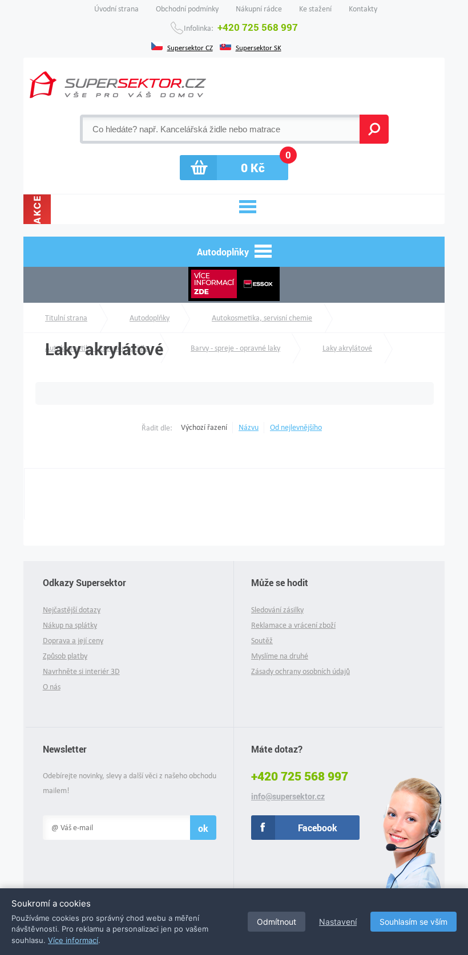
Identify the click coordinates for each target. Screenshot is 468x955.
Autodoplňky (150, 318)
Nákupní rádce (259, 9)
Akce (37, 209)
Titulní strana (66, 318)
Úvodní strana (116, 9)
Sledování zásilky (277, 610)
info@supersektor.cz (288, 796)
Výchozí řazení (204, 427)
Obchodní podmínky (187, 9)
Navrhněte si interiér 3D (81, 671)
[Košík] (234, 167)
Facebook (317, 828)
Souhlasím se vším (413, 921)
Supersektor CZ (190, 46)
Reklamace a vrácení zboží (293, 625)
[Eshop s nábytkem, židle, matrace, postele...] (118, 84)
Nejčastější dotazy (71, 610)
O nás (51, 687)
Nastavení (338, 921)
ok (203, 828)
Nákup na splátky (70, 625)
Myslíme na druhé (279, 656)
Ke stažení (315, 9)
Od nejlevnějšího (296, 427)
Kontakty (363, 9)
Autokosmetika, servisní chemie (262, 318)
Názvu (249, 427)
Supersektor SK (258, 46)
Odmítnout (276, 921)
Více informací (73, 940)
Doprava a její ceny (73, 640)
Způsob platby (65, 656)
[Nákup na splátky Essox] (234, 285)
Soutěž (262, 640)
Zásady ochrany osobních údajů (300, 671)
